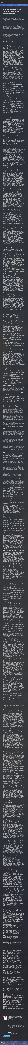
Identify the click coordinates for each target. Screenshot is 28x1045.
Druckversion (5, 1042)
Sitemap (9, 1042)
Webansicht (25, 1043)
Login (26, 1042)
